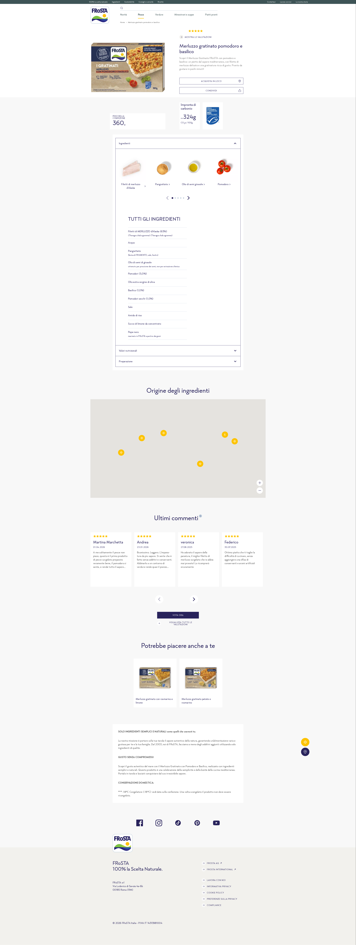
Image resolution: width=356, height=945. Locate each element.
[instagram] (158, 823)
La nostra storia (302, 2)
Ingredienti (116, 2)
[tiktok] (178, 823)
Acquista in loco (211, 81)
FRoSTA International (220, 869)
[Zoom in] (260, 483)
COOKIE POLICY (215, 892)
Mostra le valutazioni (198, 37)
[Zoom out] (260, 490)
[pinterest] (197, 823)
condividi (211, 90)
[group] (132, 172)
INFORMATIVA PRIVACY (219, 886)
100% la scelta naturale (98, 2)
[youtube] (216, 823)
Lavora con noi (285, 2)
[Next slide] (188, 198)
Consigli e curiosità (146, 2)
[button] (235, 441)
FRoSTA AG (213, 863)
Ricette (160, 2)
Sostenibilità (129, 2)
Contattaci (271, 2)
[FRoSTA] (99, 15)
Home (122, 22)
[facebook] (139, 823)
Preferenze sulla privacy (222, 899)
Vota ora (178, 615)
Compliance (214, 905)
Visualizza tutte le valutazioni (180, 623)
